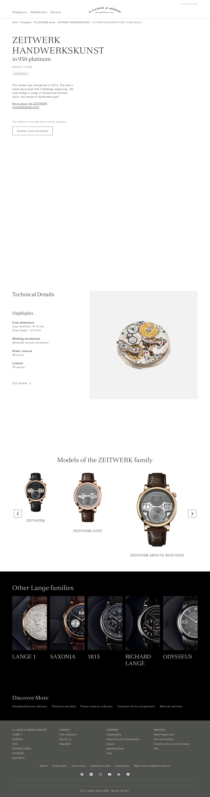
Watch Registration (164, 734)
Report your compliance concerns (152, 766)
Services (55, 12)
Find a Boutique (68, 734)
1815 (15, 744)
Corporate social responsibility (123, 739)
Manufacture (38, 12)
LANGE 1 (17, 734)
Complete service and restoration (172, 744)
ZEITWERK (18, 753)
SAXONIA (17, 739)
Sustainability (114, 734)
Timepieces (19, 12)
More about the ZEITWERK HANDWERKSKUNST (29, 105)
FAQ (156, 748)
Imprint (44, 766)
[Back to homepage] (105, 10)
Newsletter (65, 744)
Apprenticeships (115, 748)
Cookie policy (122, 766)
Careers (111, 744)
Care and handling (164, 739)
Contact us (65, 739)
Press (109, 753)
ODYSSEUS (18, 758)
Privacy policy (59, 766)
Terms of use (78, 766)
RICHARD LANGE (21, 748)
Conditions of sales (100, 766)
